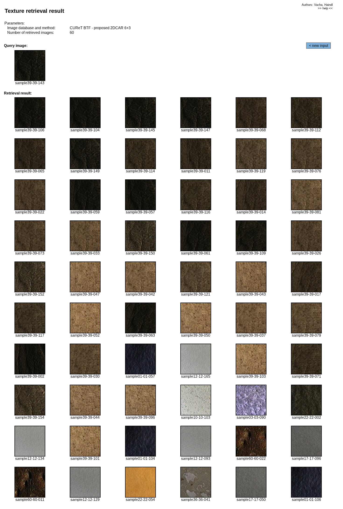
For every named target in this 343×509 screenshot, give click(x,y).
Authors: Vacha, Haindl (317, 5)
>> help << (325, 8)
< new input (318, 46)
